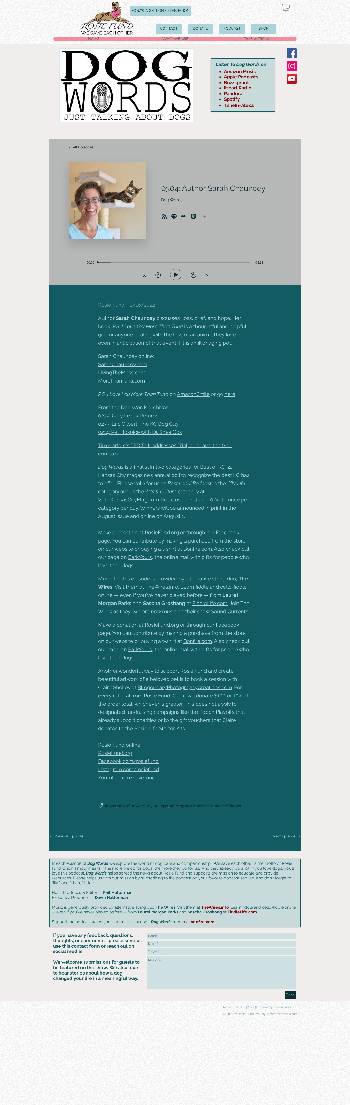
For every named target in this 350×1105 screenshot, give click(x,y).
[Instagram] (292, 66)
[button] (286, 8)
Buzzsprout (236, 82)
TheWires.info (215, 907)
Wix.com (291, 1014)
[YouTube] (292, 79)
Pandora (233, 93)
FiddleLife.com (242, 912)
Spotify (232, 99)
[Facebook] (292, 53)
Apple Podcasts (241, 76)
